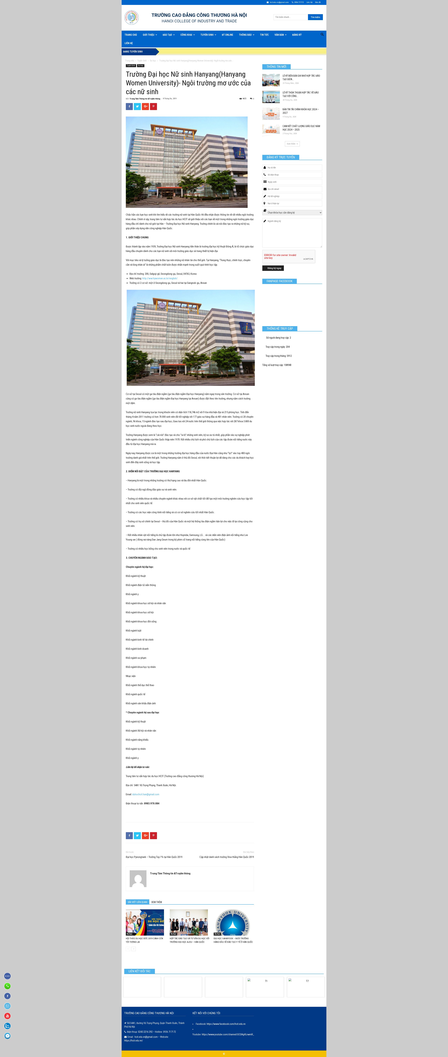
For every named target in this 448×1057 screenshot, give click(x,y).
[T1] (265, 987)
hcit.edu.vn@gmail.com (279, 2)
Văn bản (279, 34)
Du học (153, 60)
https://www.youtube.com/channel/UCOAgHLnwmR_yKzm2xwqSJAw (236, 1034)
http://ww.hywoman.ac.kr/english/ (160, 278)
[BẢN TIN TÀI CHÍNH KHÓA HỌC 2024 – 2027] (271, 114)
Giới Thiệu (148, 34)
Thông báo (245, 34)
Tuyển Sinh (207, 34)
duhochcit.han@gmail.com (145, 794)
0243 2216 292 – (146, 1031)
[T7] (306, 987)
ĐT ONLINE (227, 34)
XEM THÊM (156, 902)
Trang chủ (129, 60)
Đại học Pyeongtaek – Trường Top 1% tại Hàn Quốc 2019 (154, 857)
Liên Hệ (309, 2)
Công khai (186, 34)
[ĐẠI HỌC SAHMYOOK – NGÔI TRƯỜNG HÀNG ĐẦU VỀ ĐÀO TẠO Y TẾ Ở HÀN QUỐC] (234, 922)
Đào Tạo (167, 34)
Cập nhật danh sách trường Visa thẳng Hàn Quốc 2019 (227, 857)
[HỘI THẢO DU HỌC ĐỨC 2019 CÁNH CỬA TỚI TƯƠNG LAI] (146, 922)
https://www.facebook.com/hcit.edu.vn (226, 1024)
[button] (322, 35)
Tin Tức (264, 34)
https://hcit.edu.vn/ (133, 1040)
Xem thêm (291, 144)
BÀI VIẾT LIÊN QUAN (137, 902)
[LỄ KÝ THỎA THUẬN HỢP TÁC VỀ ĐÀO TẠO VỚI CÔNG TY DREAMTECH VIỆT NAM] (271, 97)
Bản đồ (318, 2)
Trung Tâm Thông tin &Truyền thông (145, 99)
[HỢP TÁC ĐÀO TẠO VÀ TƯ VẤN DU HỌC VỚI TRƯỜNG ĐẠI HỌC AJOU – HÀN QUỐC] (190, 922)
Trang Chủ (131, 34)
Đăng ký (297, 34)
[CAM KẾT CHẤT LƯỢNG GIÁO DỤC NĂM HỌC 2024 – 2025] (271, 130)
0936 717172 (299, 2)
